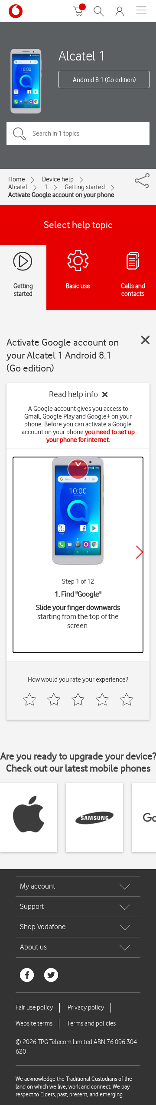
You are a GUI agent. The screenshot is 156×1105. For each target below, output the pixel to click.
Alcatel (17, 187)
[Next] (139, 552)
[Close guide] (145, 340)
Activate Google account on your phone (61, 195)
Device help (58, 179)
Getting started (85, 187)
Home (16, 179)
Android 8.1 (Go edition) (104, 80)
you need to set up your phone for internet (90, 436)
